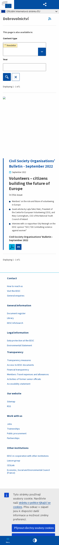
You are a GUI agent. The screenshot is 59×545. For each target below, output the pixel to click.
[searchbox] (24, 52)
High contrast (35, 540)
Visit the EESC (13, 291)
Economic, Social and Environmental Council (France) (28, 472)
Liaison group (13, 460)
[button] (45, 4)
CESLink (11, 465)
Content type (10, 38)
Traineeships (13, 428)
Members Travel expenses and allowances (28, 374)
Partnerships (13, 438)
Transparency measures (19, 360)
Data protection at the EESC (20, 340)
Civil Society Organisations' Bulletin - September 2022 (32, 163)
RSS (50, 19)
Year (5, 59)
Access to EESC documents (20, 365)
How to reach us (15, 286)
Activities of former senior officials (24, 379)
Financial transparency (18, 369)
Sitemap (11, 401)
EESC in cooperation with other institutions (28, 456)
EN (18, 246)
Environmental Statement (19, 345)
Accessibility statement (18, 384)
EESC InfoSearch (15, 323)
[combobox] (24, 49)
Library (10, 318)
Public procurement (16, 433)
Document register (16, 313)
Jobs (9, 424)
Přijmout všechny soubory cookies (34, 528)
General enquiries (15, 295)
